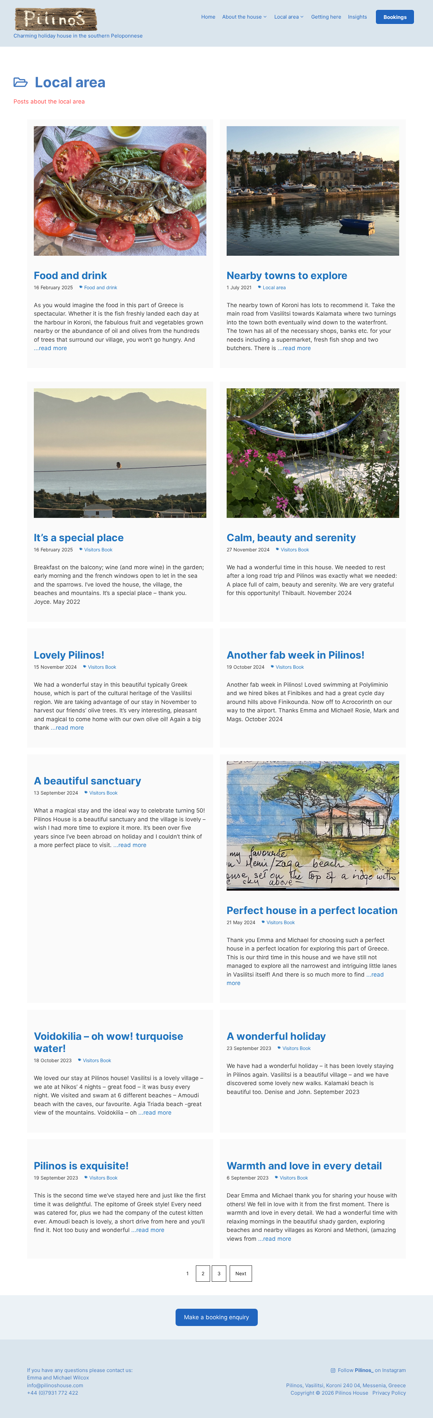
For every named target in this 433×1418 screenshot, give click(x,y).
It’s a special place (79, 537)
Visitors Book (98, 549)
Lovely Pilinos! (69, 655)
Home (208, 17)
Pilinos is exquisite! (81, 1166)
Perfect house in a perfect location (312, 910)
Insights (357, 17)
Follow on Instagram (372, 1370)
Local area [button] (286, 17)
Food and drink (70, 275)
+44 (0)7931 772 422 (52, 1393)
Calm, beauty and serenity (291, 537)
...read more (50, 348)
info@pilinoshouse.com (55, 1385)
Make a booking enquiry (216, 1317)
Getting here (326, 17)
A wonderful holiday (276, 1036)
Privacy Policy (389, 1393)
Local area (274, 287)
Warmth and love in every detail (304, 1166)
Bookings (395, 17)
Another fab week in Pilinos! (296, 655)
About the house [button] (242, 17)
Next (240, 1273)
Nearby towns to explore (287, 275)
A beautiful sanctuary (87, 781)
